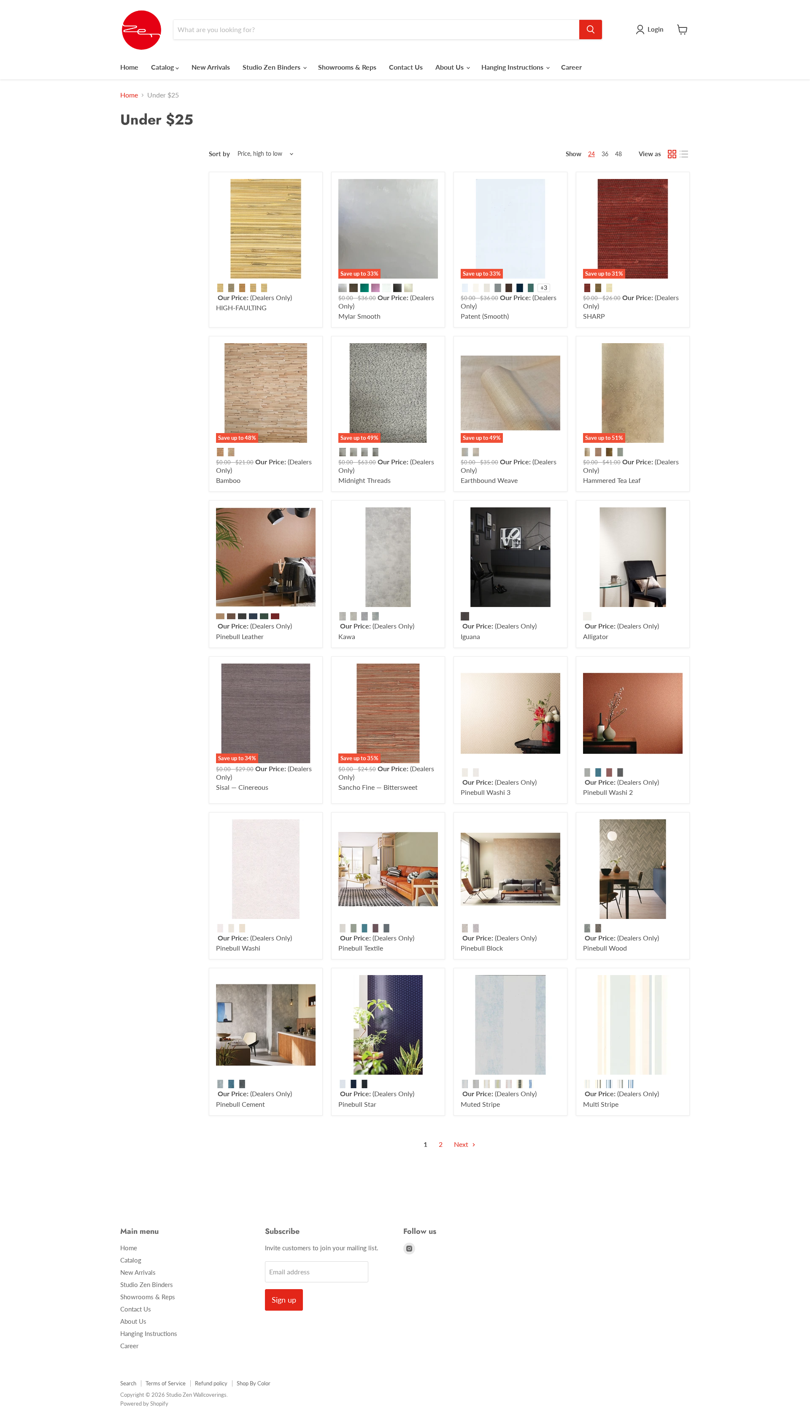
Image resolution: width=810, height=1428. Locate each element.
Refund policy (211, 1383)
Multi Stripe (600, 1104)
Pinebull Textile (360, 948)
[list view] (684, 154)
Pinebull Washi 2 (608, 792)
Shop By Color (253, 1383)
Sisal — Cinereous (242, 787)
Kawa (346, 636)
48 (618, 153)
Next (462, 1144)
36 (605, 153)
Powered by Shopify (144, 1403)
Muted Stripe (480, 1104)
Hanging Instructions (513, 67)
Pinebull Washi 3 (485, 792)
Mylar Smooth (359, 316)
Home (129, 67)
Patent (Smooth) (485, 316)
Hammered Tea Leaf (612, 480)
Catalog (163, 67)
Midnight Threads (364, 480)
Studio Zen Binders (272, 67)
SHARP (594, 316)
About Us (450, 67)
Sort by (219, 153)
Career (571, 67)
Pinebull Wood (605, 948)
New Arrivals (211, 67)
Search (128, 1383)
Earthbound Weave (489, 480)
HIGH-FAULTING (241, 307)
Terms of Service (166, 1383)
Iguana (470, 636)
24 (591, 153)
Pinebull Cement (240, 1104)
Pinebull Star (357, 1104)
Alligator (595, 636)
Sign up (284, 1299)
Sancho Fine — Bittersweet (378, 787)
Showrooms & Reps (347, 67)
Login (655, 29)
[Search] (590, 29)
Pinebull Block (482, 948)
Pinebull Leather (240, 636)
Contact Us (406, 67)
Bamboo (228, 480)
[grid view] (672, 154)
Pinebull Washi (238, 948)
